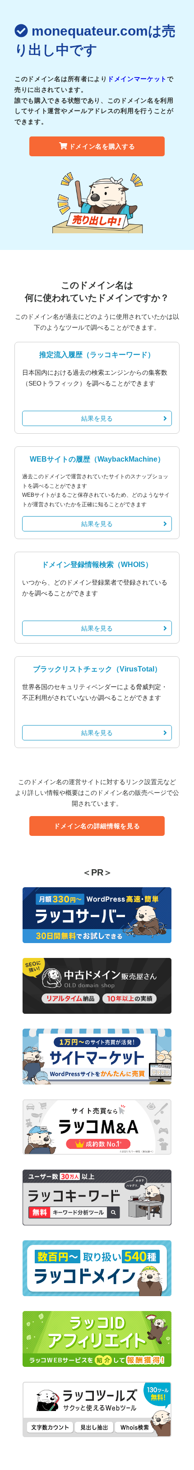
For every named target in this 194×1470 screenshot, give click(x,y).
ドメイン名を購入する (102, 146)
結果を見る (97, 418)
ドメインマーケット (137, 78)
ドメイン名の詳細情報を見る (97, 826)
